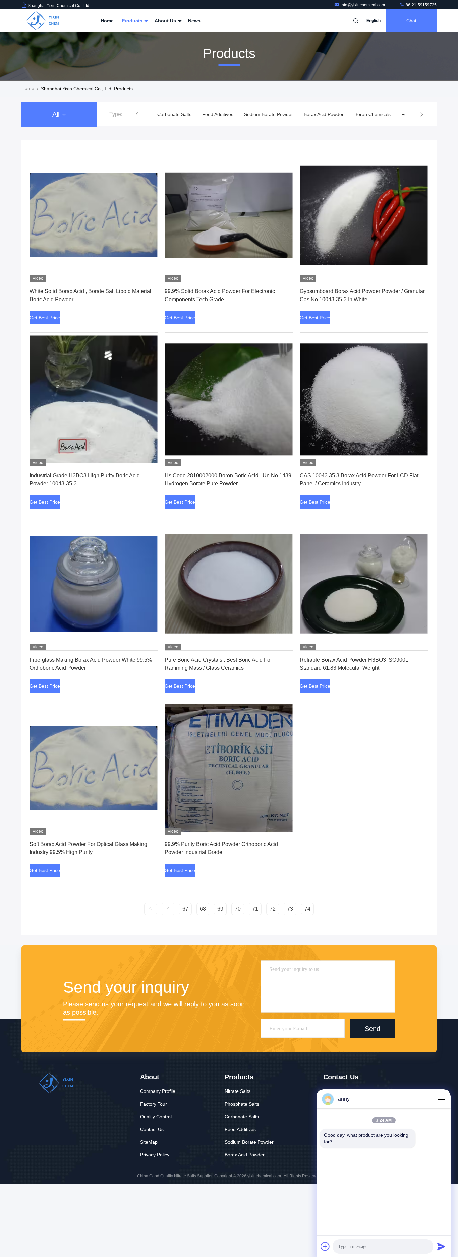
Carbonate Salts (242, 1116)
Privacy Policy (154, 1154)
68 (203, 909)
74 (307, 909)
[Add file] (325, 1246)
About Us (166, 20)
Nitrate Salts (237, 1091)
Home (107, 20)
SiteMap (149, 1142)
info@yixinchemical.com (363, 5)
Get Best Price (45, 317)
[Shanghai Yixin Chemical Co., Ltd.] (42, 20)
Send (372, 1028)
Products (133, 20)
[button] (137, 114)
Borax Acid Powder (279, 114)
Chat (411, 20)
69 (220, 909)
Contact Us (152, 1129)
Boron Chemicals (327, 114)
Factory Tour (153, 1104)
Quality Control (156, 1116)
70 (238, 909)
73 (290, 909)
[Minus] (441, 1099)
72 (273, 909)
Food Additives (372, 114)
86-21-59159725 (421, 5)
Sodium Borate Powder (223, 114)
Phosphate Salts (242, 1104)
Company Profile (157, 1091)
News (194, 20)
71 (255, 909)
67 (185, 909)
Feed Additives (172, 114)
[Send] (441, 1246)
